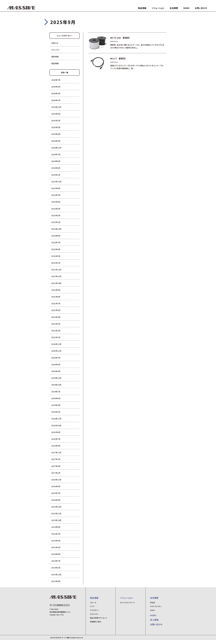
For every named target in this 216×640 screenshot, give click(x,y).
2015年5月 (55, 540)
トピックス (55, 49)
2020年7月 (55, 357)
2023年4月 (55, 201)
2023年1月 (55, 222)
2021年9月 (55, 290)
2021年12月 (56, 269)
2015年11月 (56, 513)
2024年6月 (55, 161)
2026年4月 (55, 86)
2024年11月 (56, 147)
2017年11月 (56, 452)
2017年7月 (55, 459)
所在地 (152, 602)
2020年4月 (55, 371)
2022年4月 (55, 249)
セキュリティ (94, 614)
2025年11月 (56, 107)
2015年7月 (55, 534)
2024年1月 (55, 174)
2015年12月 (56, 506)
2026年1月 (55, 100)
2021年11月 (56, 276)
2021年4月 (55, 317)
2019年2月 (55, 411)
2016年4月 (55, 500)
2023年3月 (55, 208)
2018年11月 (56, 418)
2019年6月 (55, 398)
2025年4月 (55, 134)
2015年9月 (55, 527)
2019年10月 (56, 384)
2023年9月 (55, 188)
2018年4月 (55, 445)
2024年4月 (55, 168)
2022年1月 (55, 262)
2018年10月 (56, 425)
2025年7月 (55, 120)
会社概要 (174, 8)
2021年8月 (55, 296)
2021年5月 (55, 310)
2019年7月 (55, 391)
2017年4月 (55, 466)
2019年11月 (56, 378)
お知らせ (54, 43)
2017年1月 (55, 473)
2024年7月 (55, 154)
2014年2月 (55, 567)
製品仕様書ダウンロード (98, 618)
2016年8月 (55, 486)
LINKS (152, 610)
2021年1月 (55, 337)
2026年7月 (55, 80)
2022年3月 (55, 256)
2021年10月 (56, 283)
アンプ (92, 606)
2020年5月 (55, 364)
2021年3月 (55, 323)
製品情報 (142, 8)
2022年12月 (56, 229)
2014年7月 (55, 561)
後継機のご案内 (95, 622)
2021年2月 (55, 330)
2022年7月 (55, 242)
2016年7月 (55, 493)
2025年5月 (55, 127)
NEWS (186, 8)
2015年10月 (56, 520)
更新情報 (55, 56)
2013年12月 (56, 574)
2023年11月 (56, 181)
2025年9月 (55, 113)
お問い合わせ (201, 8)
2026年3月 (55, 93)
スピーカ (93, 602)
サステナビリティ (156, 606)
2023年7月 (55, 195)
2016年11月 (56, 479)
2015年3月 (55, 547)
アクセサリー (94, 610)
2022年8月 (55, 235)
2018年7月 (55, 439)
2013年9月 (55, 581)
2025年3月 (55, 141)
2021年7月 (55, 303)
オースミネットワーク (127, 602)
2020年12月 (56, 344)
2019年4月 (55, 405)
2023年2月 (55, 215)
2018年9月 (55, 432)
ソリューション (158, 8)
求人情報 (154, 619)
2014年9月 (55, 554)
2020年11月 (56, 350)
